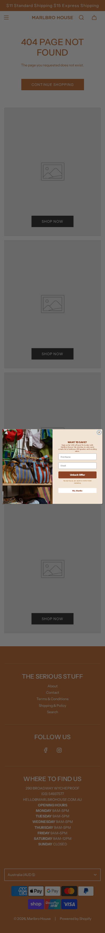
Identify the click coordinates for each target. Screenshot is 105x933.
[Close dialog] (99, 432)
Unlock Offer (77, 475)
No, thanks (77, 490)
